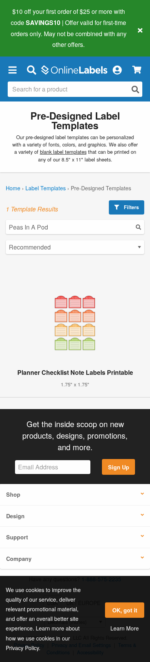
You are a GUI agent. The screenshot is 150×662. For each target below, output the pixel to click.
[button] (12, 70)
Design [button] (15, 516)
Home (13, 188)
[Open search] (135, 89)
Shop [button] (13, 494)
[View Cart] (137, 70)
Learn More (124, 628)
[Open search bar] (31, 70)
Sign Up (118, 467)
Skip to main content (28, 39)
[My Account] (117, 70)
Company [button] (19, 558)
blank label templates (63, 151)
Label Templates (45, 188)
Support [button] (17, 537)
